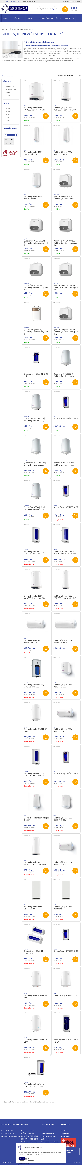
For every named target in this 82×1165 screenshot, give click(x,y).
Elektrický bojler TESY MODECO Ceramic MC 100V (65, 108)
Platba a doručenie (47, 1134)
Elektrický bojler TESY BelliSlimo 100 (63, 907)
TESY (9, 95)
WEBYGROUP (77, 1162)
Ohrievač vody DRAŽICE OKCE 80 (66, 419)
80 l (8, 112)
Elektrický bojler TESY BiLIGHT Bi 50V (63, 685)
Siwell (9, 92)
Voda (5, 18)
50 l (8, 109)
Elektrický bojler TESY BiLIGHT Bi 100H (63, 730)
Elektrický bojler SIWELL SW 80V (65, 996)
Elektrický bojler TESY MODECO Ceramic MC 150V (65, 597)
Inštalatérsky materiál (48, 18)
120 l (8, 117)
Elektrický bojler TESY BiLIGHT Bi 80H (63, 863)
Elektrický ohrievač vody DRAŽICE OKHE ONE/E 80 (34, 774)
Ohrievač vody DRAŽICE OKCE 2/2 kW (66, 1040)
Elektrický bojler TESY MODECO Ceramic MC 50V (34, 108)
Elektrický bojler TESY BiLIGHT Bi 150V (33, 153)
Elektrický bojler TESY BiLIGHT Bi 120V (63, 153)
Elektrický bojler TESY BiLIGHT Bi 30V (63, 818)
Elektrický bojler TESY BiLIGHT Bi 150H (63, 641)
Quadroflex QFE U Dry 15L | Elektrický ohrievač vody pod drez (36, 287)
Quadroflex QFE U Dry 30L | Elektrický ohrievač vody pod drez (66, 287)
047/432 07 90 (9, 1134)
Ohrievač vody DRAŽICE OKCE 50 (66, 508)
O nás (43, 1131)
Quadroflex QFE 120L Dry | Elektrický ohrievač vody (35, 463)
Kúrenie (17, 18)
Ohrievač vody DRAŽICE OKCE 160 (66, 952)
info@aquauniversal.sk (28, 1)
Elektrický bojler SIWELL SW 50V (35, 996)
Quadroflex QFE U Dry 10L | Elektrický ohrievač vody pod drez (66, 331)
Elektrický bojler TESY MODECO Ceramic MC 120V (35, 863)
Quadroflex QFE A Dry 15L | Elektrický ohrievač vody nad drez (65, 243)
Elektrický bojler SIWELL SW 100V (35, 730)
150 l (8, 120)
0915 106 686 (11, 1)
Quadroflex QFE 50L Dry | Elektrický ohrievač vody (64, 463)
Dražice (10, 87)
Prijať (22, 1159)
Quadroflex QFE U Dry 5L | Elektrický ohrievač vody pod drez (36, 331)
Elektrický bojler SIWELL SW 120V (35, 1040)
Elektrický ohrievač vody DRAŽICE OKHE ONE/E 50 (34, 552)
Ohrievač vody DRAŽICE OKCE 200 (66, 774)
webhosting (66, 1162)
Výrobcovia (65, 1131)
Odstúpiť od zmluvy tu (68, 1151)
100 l (8, 114)
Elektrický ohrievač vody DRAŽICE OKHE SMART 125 (35, 1085)
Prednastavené (68, 76)
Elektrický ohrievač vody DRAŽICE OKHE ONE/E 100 (65, 552)
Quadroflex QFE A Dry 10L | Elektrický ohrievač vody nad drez (36, 243)
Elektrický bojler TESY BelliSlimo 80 (33, 907)
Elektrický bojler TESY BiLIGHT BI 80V (33, 197)
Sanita (29, 18)
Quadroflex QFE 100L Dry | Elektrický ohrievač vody (65, 375)
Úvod (3, 29)
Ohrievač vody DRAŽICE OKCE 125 (36, 375)
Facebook (66, 1136)
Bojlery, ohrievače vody (17, 29)
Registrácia (76, 1)
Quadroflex (11, 89)
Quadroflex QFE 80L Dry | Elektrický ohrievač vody (34, 508)
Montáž (67, 18)
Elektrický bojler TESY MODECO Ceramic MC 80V (34, 597)
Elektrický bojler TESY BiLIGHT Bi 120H (33, 641)
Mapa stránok (65, 1134)
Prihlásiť (68, 1)
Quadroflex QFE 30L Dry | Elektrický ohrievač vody (64, 197)
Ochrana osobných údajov (50, 1142)
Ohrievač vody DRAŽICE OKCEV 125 (33, 952)
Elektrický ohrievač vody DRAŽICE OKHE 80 (34, 685)
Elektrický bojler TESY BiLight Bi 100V (36, 818)
